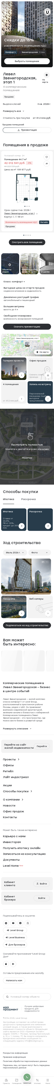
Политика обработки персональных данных (25, 1061)
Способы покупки (15, 791)
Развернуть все (12, 111)
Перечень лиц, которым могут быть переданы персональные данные (26, 1066)
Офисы (8, 765)
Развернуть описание (15, 728)
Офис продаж (13, 811)
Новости (9, 805)
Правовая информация (14, 1057)
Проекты (9, 759)
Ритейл (8, 771)
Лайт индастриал (16, 777)
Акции (7, 785)
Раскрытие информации (15, 1053)
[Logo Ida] (10, 1009)
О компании (11, 799)
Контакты (10, 817)
